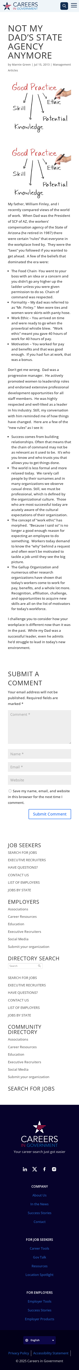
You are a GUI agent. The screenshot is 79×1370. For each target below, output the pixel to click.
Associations (18, 909)
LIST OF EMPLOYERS (24, 882)
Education (16, 924)
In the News (39, 1204)
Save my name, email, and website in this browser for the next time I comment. (39, 797)
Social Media (18, 939)
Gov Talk (39, 1257)
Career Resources (22, 916)
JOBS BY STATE (19, 890)
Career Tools (39, 1248)
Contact (40, 1222)
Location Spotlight (39, 1275)
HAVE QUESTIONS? (23, 867)
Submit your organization (28, 946)
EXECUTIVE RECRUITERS (27, 860)
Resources (40, 1266)
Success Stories (39, 1213)
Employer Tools (39, 1301)
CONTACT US (18, 875)
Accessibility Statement (50, 1353)
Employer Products (39, 1319)
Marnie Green (21, 64)
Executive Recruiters (24, 931)
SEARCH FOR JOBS (22, 852)
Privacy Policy (18, 1353)
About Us (39, 1195)
